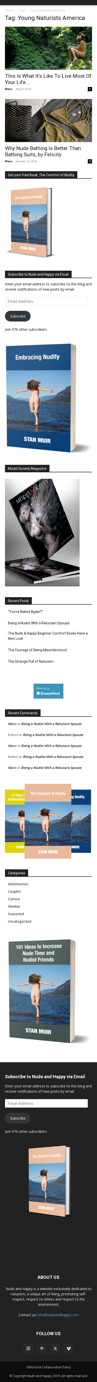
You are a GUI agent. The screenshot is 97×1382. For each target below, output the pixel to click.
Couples (14, 891)
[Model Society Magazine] (42, 585)
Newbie (14, 906)
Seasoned (16, 913)
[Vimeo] (69, 1349)
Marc (8, 89)
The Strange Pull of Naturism (30, 661)
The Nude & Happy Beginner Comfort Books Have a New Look (48, 636)
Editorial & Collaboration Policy (49, 1367)
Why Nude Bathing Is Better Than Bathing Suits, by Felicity (43, 151)
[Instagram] (28, 1349)
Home (9, 10)
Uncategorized (19, 921)
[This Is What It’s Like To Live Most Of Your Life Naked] (48, 48)
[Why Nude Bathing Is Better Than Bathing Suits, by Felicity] (48, 120)
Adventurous (18, 884)
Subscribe (18, 316)
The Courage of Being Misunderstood (37, 650)
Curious (14, 898)
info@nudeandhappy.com (58, 1314)
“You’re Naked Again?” (25, 612)
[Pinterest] (42, 1349)
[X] (55, 1349)
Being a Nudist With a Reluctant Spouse (38, 623)
